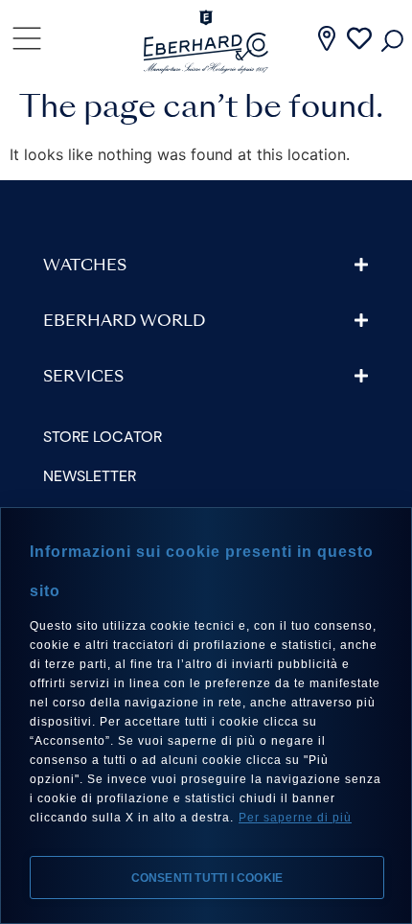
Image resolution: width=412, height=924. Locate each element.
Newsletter (89, 476)
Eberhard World (124, 322)
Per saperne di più (295, 817)
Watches (84, 266)
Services (83, 377)
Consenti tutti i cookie (207, 878)
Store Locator (102, 437)
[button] (206, 265)
